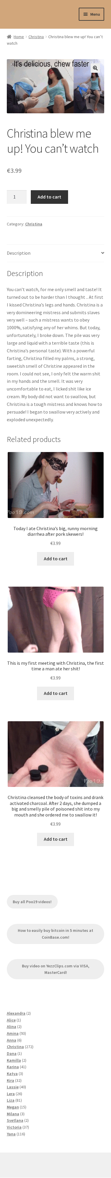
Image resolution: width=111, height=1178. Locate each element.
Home (19, 36)
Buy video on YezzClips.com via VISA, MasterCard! (55, 969)
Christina (36, 36)
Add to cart (49, 197)
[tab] (55, 253)
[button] (95, 68)
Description (18, 253)
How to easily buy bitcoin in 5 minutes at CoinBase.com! (55, 934)
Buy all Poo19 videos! (32, 901)
